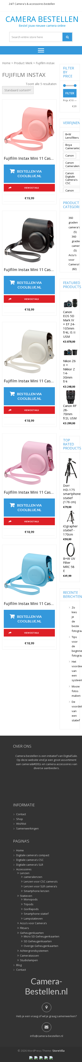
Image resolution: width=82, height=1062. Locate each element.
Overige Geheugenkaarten (41, 946)
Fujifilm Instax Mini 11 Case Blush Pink (29, 158)
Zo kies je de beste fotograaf (74, 619)
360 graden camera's (74, 222)
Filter (69, 93)
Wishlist (21, 823)
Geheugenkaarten (32, 933)
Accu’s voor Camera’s (33, 923)
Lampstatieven (33, 918)
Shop (19, 819)
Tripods (28, 904)
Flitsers (24, 928)
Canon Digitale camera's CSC (71, 178)
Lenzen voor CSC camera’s (41, 881)
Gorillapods (31, 909)
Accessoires (24, 869)
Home (6, 63)
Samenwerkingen (27, 828)
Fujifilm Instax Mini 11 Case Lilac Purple (29, 492)
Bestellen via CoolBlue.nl (29, 173)
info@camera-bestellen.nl (46, 1036)
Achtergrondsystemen (34, 951)
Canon (69, 155)
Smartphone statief (36, 914)
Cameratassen (29, 955)
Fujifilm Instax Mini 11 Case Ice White (29, 381)
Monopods (31, 899)
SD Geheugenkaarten (38, 941)
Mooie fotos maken (74, 691)
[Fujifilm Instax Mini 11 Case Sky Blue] (29, 574)
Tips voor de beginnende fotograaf (74, 646)
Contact (21, 814)
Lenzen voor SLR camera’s (40, 886)
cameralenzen (33, 877)
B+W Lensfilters (72, 136)
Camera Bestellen (42, 19)
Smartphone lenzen (36, 891)
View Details (31, 187)
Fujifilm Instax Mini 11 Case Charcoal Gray (29, 269)
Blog (19, 965)
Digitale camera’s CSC (30, 860)
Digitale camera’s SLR (29, 865)
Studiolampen (29, 960)
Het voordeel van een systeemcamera (74, 671)
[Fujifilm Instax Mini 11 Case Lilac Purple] (29, 462)
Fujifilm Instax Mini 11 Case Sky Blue (29, 603)
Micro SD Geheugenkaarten (41, 936)
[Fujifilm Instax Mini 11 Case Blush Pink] (29, 128)
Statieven (26, 896)
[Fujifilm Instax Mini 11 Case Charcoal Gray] (29, 240)
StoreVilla (58, 1051)
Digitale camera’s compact (32, 855)
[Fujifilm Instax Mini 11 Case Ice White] (29, 351)
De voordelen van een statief (74, 711)
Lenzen (24, 873)
